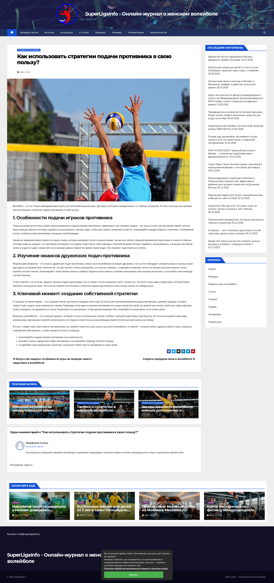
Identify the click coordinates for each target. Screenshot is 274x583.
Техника (100, 32)
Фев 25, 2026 (86, 515)
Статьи (84, 32)
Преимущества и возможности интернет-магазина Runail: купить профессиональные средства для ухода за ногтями (235, 115)
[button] (264, 32)
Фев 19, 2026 (151, 515)
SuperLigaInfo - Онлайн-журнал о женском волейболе (151, 14)
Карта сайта (230, 577)
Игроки (49, 32)
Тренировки (136, 32)
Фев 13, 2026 (216, 515)
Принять (133, 575)
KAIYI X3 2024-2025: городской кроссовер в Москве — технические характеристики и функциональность (231, 153)
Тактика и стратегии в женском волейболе (96, 408)
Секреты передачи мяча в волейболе (168, 358)
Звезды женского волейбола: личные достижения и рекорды (167, 410)
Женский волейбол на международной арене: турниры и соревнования (34, 410)
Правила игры (29, 32)
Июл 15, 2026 (21, 515)
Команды (66, 32)
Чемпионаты (158, 32)
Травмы (117, 32)
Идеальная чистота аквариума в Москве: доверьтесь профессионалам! (39, 510)
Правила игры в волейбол (29, 50)
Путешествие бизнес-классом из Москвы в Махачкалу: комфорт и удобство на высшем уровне (232, 84)
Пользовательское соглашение (252, 577)
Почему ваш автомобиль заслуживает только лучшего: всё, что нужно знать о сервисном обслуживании (232, 139)
